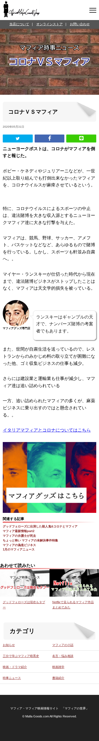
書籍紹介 (58, 678)
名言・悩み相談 (62, 656)
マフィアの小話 (62, 645)
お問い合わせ (80, 24)
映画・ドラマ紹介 (15, 667)
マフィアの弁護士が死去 (19, 535)
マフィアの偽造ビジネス (19, 545)
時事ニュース (12, 678)
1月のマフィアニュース (19, 549)
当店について (19, 24)
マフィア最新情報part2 (18, 531)
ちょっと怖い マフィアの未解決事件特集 (30, 540)
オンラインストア (49, 24)
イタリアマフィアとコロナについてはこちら (47, 430)
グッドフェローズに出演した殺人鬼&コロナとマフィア (40, 526)
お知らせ (9, 645)
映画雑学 (58, 667)
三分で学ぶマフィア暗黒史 (21, 656)
